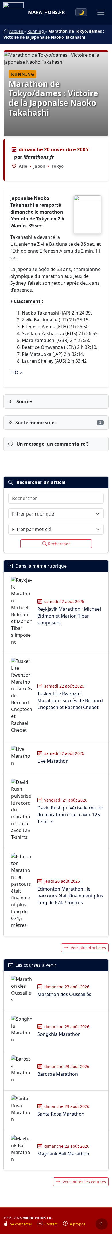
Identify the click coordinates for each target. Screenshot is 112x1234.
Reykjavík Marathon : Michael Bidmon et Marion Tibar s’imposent (69, 616)
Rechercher (59, 543)
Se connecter (21, 1224)
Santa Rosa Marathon (60, 1114)
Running (36, 31)
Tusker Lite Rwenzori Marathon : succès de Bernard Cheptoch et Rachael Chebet (70, 700)
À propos (77, 1224)
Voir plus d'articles (88, 947)
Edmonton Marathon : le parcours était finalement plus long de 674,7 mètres (70, 896)
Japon (39, 166)
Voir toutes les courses (84, 1181)
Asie (23, 166)
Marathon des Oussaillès (64, 994)
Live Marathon (53, 761)
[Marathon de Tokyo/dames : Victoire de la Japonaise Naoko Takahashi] (87, 214)
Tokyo (57, 166)
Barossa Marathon (57, 1074)
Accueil (16, 31)
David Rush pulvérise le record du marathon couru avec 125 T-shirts (70, 815)
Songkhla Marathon (59, 1034)
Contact (51, 1224)
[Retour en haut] (102, 1224)
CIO (14, 372)
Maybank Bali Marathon (63, 1154)
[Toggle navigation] (101, 12)
